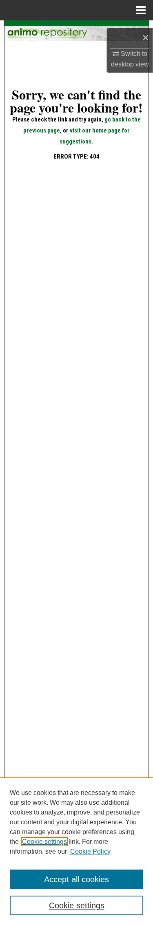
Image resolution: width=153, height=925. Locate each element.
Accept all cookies (76, 879)
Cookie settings (44, 841)
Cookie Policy (90, 851)
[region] (76, 851)
